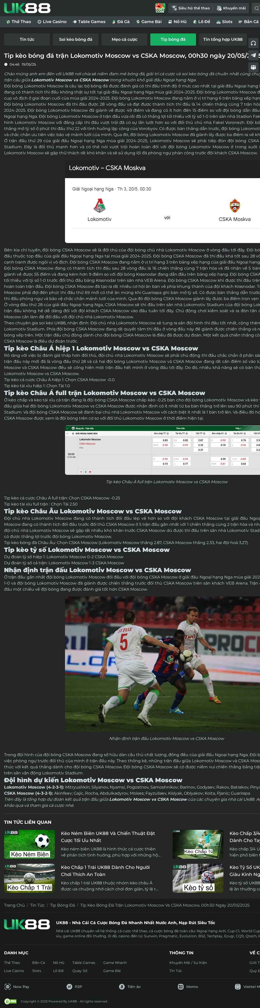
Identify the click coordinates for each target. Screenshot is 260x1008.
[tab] (27, 39)
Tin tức (37, 905)
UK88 (60, 323)
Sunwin (150, 936)
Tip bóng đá (62, 905)
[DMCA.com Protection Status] (10, 1001)
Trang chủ (14, 905)
